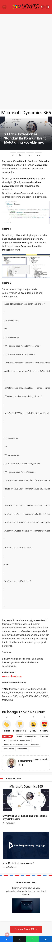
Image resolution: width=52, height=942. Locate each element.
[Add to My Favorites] (13, 154)
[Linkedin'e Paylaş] (45, 939)
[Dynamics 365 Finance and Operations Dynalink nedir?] (26, 798)
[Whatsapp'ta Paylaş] (32, 939)
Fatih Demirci (25, 760)
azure (19, 736)
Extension (44, 736)
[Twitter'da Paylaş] (19, 939)
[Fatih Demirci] (11, 763)
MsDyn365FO (22, 749)
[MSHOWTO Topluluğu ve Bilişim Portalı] (26, 6)
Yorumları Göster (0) (24, 929)
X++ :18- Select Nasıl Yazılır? (18, 863)
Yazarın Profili (41, 759)
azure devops (30, 736)
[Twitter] (19, 765)
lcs (5, 740)
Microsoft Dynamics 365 (20, 740)
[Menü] (4, 7)
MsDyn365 (35, 745)
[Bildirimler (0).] (47, 7)
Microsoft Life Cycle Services (15, 745)
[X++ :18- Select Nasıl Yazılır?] (26, 845)
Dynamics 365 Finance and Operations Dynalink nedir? (25, 817)
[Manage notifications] (7, 934)
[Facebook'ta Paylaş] (6, 939)
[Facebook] (22, 765)
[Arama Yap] (42, 7)
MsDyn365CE (9, 749)
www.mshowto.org (12, 676)
